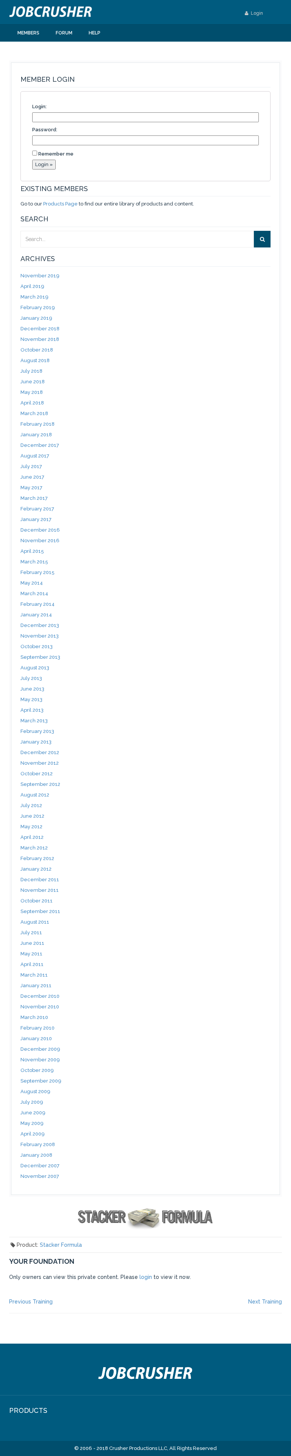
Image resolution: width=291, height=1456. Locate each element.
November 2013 (39, 636)
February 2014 (37, 604)
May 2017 (31, 487)
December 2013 (39, 625)
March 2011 (34, 975)
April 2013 (32, 710)
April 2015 (32, 551)
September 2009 (40, 1081)
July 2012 (31, 805)
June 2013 (32, 689)
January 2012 (36, 869)
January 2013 (36, 742)
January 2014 (36, 615)
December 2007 (39, 1165)
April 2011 (32, 964)
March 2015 (34, 562)
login (145, 1277)
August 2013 (34, 667)
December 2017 (39, 445)
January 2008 (36, 1155)
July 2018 (31, 371)
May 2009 (32, 1123)
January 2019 (36, 318)
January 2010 (36, 1038)
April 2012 (32, 837)
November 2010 (39, 1007)
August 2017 (34, 456)
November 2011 (39, 890)
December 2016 (40, 530)
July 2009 (31, 1102)
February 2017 (37, 509)
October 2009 (37, 1070)
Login (256, 13)
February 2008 (37, 1144)
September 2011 (40, 911)
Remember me (56, 154)
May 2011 (31, 954)
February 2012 (37, 858)
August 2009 (35, 1091)
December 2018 (39, 328)
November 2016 (39, 540)
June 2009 (32, 1112)
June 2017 (32, 477)
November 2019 (39, 275)
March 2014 (34, 593)
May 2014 (31, 583)
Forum (64, 33)
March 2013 (34, 720)
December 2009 (40, 1049)
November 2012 (39, 763)
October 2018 (36, 350)
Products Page (60, 204)
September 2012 (40, 784)
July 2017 (31, 466)
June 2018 (32, 381)
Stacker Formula (61, 1245)
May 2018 (31, 392)
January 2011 (36, 985)
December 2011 (39, 879)
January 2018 (36, 434)
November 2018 (39, 339)
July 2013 (31, 678)
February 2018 (37, 424)
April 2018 (32, 403)
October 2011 (36, 901)
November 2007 (39, 1176)
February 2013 (37, 731)
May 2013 (31, 699)
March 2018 (34, 413)
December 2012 (39, 752)
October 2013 (36, 646)
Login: (39, 106)
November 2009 (40, 1059)
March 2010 (34, 1017)
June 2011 (32, 943)
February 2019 (37, 307)
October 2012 (36, 773)
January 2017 (36, 519)
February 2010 (37, 1028)
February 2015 (37, 572)
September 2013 (40, 657)
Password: (44, 129)
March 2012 (34, 848)
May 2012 (31, 826)
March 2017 (34, 498)
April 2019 (32, 286)
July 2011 (31, 932)
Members (28, 33)
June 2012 (32, 816)
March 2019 (34, 297)
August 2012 (34, 795)
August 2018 (35, 360)
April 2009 (32, 1134)
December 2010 (39, 996)
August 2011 (34, 922)
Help (94, 33)
